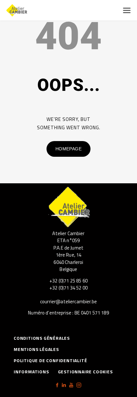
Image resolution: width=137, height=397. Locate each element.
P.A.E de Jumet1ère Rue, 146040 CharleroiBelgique (68, 258)
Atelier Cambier (68, 233)
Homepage (68, 148)
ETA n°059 (68, 240)
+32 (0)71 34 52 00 (68, 287)
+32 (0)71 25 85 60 (68, 280)
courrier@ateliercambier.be (68, 301)
